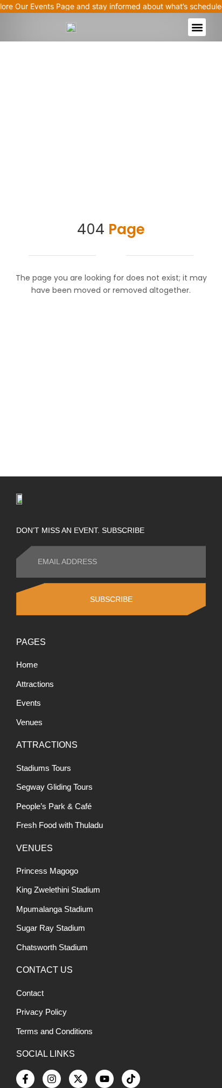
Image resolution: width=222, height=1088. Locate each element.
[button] (197, 27)
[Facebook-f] (25, 1079)
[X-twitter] (78, 1079)
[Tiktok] (131, 1079)
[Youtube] (104, 1079)
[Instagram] (52, 1079)
